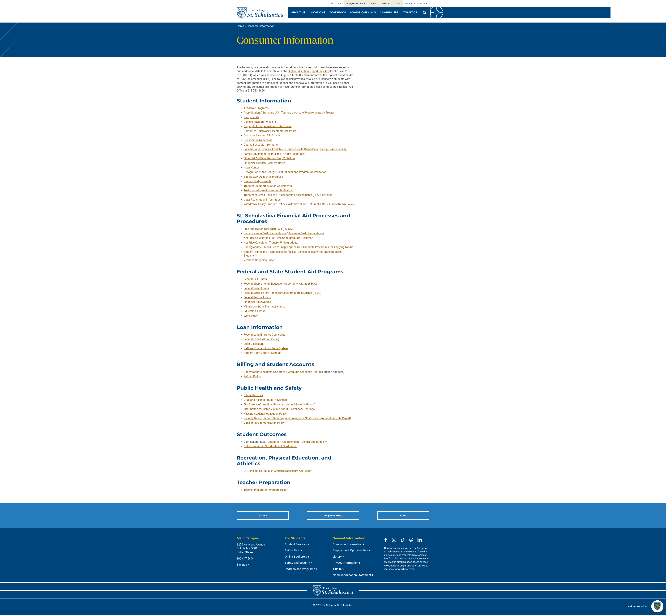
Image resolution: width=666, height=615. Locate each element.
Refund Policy (276, 204)
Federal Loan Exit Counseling (261, 339)
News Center (251, 167)
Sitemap (242, 564)
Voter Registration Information (262, 199)
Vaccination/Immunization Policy (264, 423)
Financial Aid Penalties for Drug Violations (269, 158)
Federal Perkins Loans (257, 297)
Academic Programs (256, 108)
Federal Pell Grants (255, 279)
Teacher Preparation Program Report (266, 489)
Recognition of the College (260, 172)
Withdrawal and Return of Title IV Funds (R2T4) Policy (321, 204)
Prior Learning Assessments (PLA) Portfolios (305, 195)
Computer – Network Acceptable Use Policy (270, 131)
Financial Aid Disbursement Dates (264, 163)
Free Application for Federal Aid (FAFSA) (268, 229)
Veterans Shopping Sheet (259, 260)
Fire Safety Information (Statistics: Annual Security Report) (279, 404)
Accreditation (252, 112)
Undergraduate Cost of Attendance (265, 233)
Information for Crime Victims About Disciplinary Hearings (279, 409)
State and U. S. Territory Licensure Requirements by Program (299, 112)
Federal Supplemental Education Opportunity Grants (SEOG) (280, 283)
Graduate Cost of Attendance (306, 233)
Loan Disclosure (253, 343)
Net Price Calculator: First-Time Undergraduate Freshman (278, 238)
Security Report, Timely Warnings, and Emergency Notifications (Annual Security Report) (297, 418)
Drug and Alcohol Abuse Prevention (265, 399)
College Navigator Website (260, 121)
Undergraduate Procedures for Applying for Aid (272, 247)
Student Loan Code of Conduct (262, 352)
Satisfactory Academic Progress (263, 176)
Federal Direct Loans (256, 288)
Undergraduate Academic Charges (264, 372)
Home (240, 26)
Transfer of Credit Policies (259, 195)
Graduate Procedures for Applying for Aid (328, 247)
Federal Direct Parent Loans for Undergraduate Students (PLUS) (282, 292)
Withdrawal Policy (255, 204)
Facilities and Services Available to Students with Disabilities (281, 149)
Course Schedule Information (261, 144)
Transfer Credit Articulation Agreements (268, 186)
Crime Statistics (253, 395)
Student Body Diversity (257, 181)
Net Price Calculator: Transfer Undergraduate (271, 242)
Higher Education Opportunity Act (308, 71)
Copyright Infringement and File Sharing (268, 126)
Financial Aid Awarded (257, 302)
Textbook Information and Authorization (268, 190)
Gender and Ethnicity (314, 441)
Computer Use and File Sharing (262, 135)
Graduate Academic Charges (305, 372)
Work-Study (251, 315)
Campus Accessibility (333, 149)
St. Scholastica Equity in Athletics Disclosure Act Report (277, 471)
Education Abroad (255, 311)
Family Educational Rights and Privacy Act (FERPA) (275, 153)
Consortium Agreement (258, 140)
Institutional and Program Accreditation (302, 172)
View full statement (405, 569)
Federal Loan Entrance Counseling (264, 334)
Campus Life (251, 117)
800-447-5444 (245, 558)
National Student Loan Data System (266, 348)
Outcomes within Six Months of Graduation (270, 446)
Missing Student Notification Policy (265, 413)
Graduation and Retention (283, 441)
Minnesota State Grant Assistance (264, 306)
